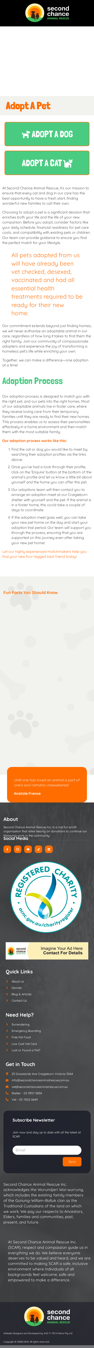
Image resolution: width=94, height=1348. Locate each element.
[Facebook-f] (7, 849)
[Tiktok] (38, 849)
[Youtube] (28, 849)
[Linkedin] (49, 849)
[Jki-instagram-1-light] (18, 849)
